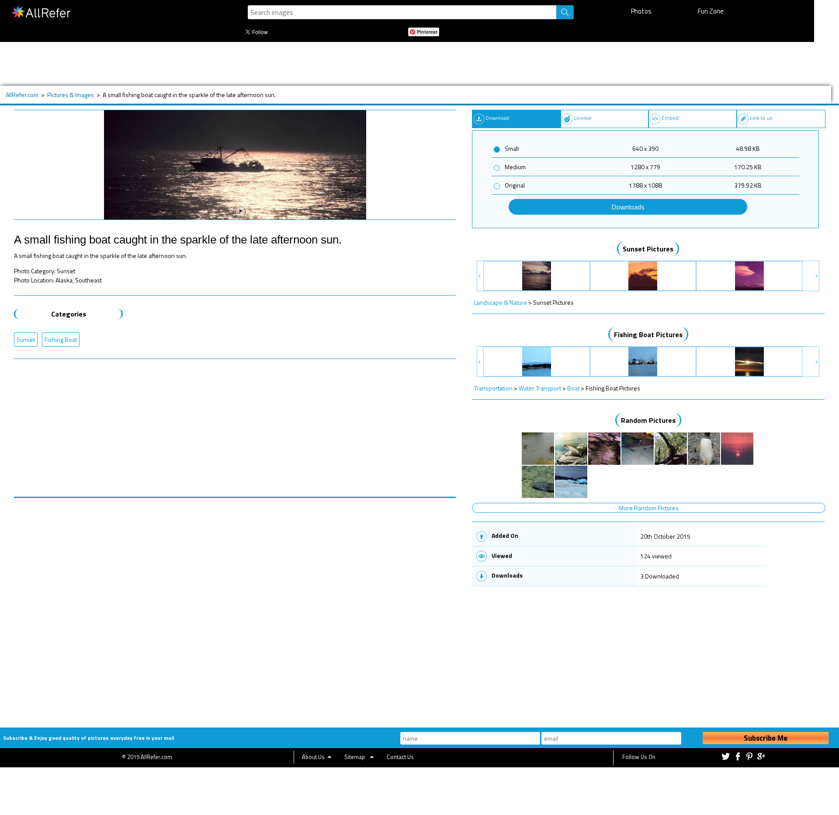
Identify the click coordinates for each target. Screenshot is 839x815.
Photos (641, 11)
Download (497, 118)
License (583, 118)
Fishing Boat (61, 339)
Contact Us (400, 756)
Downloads (628, 207)
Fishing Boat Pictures (648, 334)
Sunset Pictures (648, 249)
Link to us (761, 118)
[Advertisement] (296, 64)
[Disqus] (235, 607)
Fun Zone (711, 11)
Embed (670, 118)
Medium (515, 166)
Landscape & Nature (500, 302)
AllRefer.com (22, 94)
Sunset (26, 339)
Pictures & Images (70, 94)
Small (512, 148)
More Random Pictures (649, 507)
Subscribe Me (765, 738)
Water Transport (540, 388)
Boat (573, 388)
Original (515, 185)
